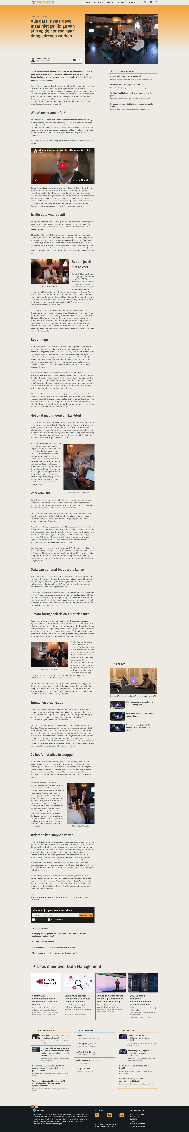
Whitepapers (128, 1030)
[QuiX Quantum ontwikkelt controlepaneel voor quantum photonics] (143, 982)
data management (41, 897)
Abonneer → (86, 915)
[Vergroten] (66, 262)
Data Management (43, 16)
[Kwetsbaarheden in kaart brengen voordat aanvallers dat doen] (36, 1039)
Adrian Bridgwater (136, 1017)
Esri (32, 127)
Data (32, 897)
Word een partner (137, 1114)
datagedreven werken (55, 897)
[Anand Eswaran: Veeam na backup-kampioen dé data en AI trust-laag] (111, 982)
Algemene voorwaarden (139, 1124)
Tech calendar (86, 1030)
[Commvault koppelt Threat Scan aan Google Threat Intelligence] (78, 982)
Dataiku (74, 125)
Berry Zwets (36, 1015)
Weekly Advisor (57, 919)
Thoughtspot (84, 127)
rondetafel (86, 897)
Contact (133, 1121)
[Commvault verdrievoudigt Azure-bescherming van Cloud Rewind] (46, 982)
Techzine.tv (119, 664)
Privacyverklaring (137, 1126)
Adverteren (134, 1117)
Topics (109, 2)
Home (88, 2)
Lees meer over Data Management (69, 966)
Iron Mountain (58, 127)
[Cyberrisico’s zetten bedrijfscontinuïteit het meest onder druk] (123, 1040)
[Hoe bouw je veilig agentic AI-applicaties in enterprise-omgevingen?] (123, 1055)
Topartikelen (98, 2)
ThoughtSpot (35, 899)
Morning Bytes (41, 919)
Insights (120, 2)
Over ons (133, 1119)
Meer (131, 2)
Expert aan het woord (46, 1030)
